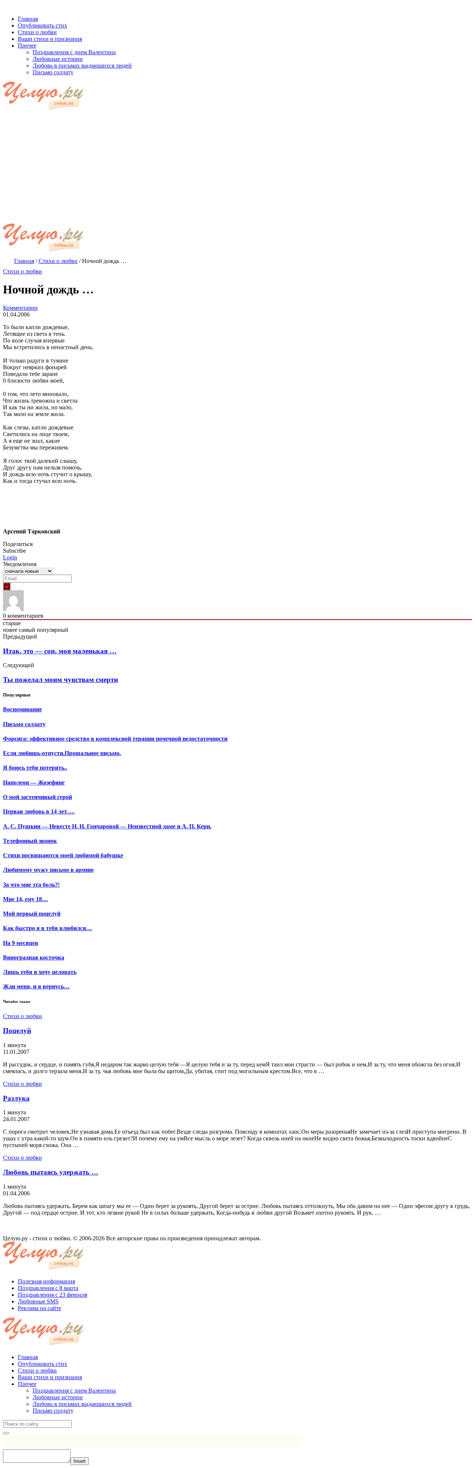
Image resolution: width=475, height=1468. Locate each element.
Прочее (27, 1384)
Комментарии (20, 308)
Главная (28, 1357)
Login (10, 557)
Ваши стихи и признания (50, 1377)
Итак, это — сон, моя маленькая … (60, 651)
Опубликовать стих (42, 1364)
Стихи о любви (22, 271)
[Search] (6, 1433)
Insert (79, 1461)
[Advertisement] (237, 168)
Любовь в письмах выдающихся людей (82, 1404)
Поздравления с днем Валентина (74, 1390)
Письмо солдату (53, 1410)
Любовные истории (58, 1397)
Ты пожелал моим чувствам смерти (60, 679)
